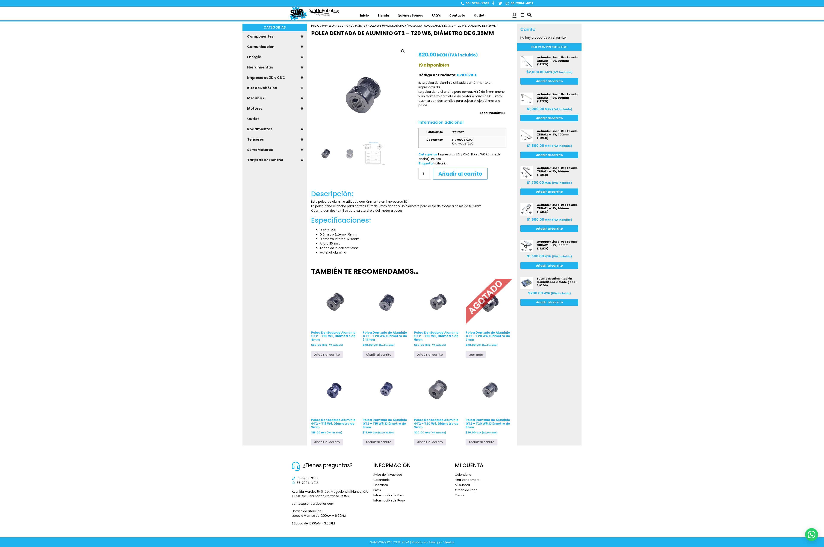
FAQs (377, 490)
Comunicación (275, 47)
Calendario (381, 480)
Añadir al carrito (460, 173)
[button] (403, 51)
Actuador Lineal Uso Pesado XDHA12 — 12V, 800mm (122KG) (557, 61)
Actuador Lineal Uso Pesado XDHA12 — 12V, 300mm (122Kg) (557, 171)
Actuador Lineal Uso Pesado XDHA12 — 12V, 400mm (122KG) (557, 134)
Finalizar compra (467, 480)
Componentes (275, 36)
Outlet (479, 15)
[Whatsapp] (507, 3)
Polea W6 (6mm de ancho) (387, 26)
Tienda (383, 15)
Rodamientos (275, 129)
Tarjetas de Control (275, 160)
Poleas (360, 26)
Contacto (457, 15)
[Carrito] (522, 14)
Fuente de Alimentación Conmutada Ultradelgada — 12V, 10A (557, 282)
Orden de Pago (466, 490)
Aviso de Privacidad (387, 475)
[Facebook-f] (493, 3)
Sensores (275, 140)
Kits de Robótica (275, 88)
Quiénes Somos (410, 15)
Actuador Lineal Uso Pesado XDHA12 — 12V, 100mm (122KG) (557, 245)
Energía (275, 57)
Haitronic (440, 163)
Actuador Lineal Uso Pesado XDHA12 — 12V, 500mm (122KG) (557, 98)
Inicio (364, 15)
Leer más (476, 355)
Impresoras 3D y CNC (275, 78)
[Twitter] (500, 3)
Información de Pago (389, 500)
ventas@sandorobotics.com (313, 503)
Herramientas (275, 67)
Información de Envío (389, 495)
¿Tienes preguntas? (327, 465)
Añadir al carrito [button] (327, 355)
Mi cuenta (462, 485)
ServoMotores (275, 150)
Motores (275, 109)
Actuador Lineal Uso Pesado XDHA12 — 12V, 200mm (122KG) (557, 208)
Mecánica (275, 98)
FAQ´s (436, 15)
